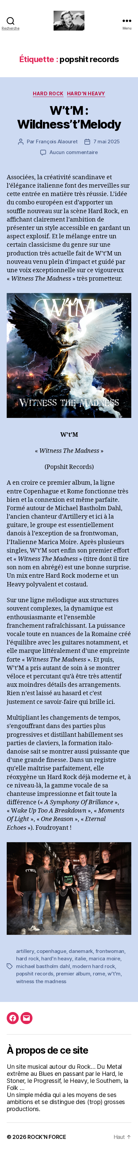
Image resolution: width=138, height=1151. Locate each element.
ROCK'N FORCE (46, 1137)
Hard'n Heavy (86, 93)
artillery (25, 951)
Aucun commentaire (74, 152)
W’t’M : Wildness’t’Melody (69, 117)
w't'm (114, 973)
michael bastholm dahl (43, 966)
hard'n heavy (56, 958)
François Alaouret (57, 141)
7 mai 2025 (106, 141)
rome (99, 973)
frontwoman (109, 951)
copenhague (51, 951)
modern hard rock (93, 966)
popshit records (34, 973)
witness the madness (41, 981)
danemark (81, 951)
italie (80, 958)
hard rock (27, 958)
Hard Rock (48, 93)
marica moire (104, 958)
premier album (73, 973)
